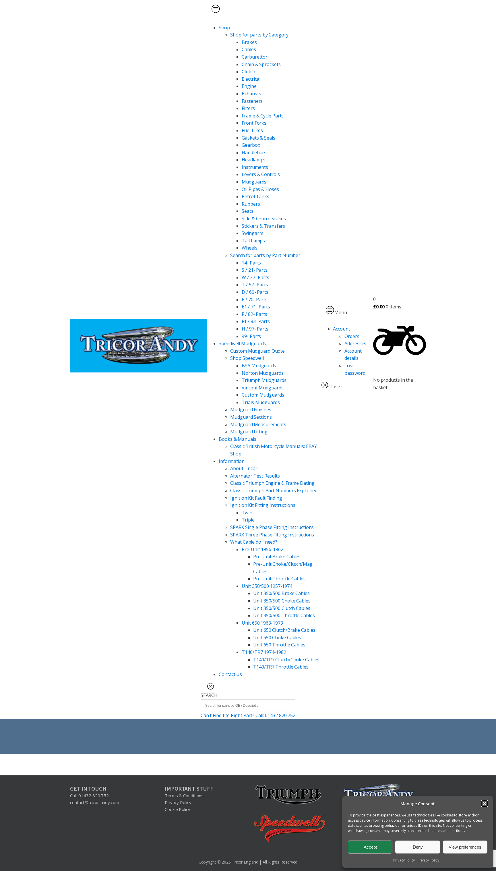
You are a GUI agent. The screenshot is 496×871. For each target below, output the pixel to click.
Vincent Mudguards (262, 388)
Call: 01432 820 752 (89, 795)
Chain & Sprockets (261, 64)
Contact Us (230, 674)
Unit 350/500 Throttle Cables (284, 615)
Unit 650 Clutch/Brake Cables (284, 630)
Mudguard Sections (251, 417)
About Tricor (243, 468)
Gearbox (251, 145)
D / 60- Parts (255, 292)
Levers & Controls (261, 174)
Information (232, 461)
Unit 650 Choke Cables (277, 637)
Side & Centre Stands (264, 218)
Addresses (355, 343)
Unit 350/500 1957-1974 (267, 586)
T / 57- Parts (255, 284)
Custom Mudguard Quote (257, 351)
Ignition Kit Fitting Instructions (262, 505)
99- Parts (251, 336)
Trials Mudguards (261, 402)
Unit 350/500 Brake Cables (281, 593)
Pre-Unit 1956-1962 (262, 549)
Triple (248, 520)
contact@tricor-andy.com (94, 802)
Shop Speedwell (247, 358)
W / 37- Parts (255, 277)
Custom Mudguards (263, 395)
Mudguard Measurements (258, 424)
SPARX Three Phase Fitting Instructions (272, 535)
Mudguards (254, 182)
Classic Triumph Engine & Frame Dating (272, 483)
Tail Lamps (253, 240)
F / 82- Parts (254, 314)
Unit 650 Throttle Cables (279, 645)
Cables (249, 49)
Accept (370, 847)
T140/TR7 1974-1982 (264, 652)
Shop (224, 27)
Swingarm (252, 233)
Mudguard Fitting (248, 431)
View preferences (465, 847)
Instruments (255, 167)
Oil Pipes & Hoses (260, 189)
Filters (248, 108)
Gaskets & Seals (258, 138)
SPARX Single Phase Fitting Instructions (272, 527)
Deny (418, 847)
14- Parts (251, 263)
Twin (247, 512)
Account (341, 329)
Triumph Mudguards (264, 380)
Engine (249, 86)
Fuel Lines (252, 130)
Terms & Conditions (184, 795)
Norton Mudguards (262, 373)
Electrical (251, 79)
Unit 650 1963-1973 (262, 623)
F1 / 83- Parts (256, 321)
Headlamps (254, 160)
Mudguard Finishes (250, 409)
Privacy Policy (404, 860)
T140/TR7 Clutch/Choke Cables (286, 659)
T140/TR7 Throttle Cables (281, 667)
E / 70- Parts (255, 299)
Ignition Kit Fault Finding (256, 498)
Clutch (248, 71)
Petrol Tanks (255, 196)
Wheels (249, 248)
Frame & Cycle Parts (263, 116)
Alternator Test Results (255, 476)
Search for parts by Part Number (265, 255)
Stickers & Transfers (263, 226)
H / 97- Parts (255, 329)
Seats (247, 211)
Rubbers (251, 204)
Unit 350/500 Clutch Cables (281, 608)
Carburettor (255, 57)
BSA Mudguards (259, 365)
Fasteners (252, 101)
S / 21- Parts (255, 270)
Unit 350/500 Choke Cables (282, 601)
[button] (484, 803)
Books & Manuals (237, 439)
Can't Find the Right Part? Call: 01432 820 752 (248, 715)
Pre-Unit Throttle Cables (279, 578)
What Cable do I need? (253, 542)
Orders (351, 336)
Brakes (249, 42)
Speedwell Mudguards (242, 343)
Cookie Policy (177, 809)
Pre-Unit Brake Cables (277, 556)
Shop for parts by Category (259, 35)
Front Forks (254, 123)
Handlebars (254, 152)
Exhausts (251, 93)
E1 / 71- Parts (256, 307)
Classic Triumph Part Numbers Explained (273, 490)
